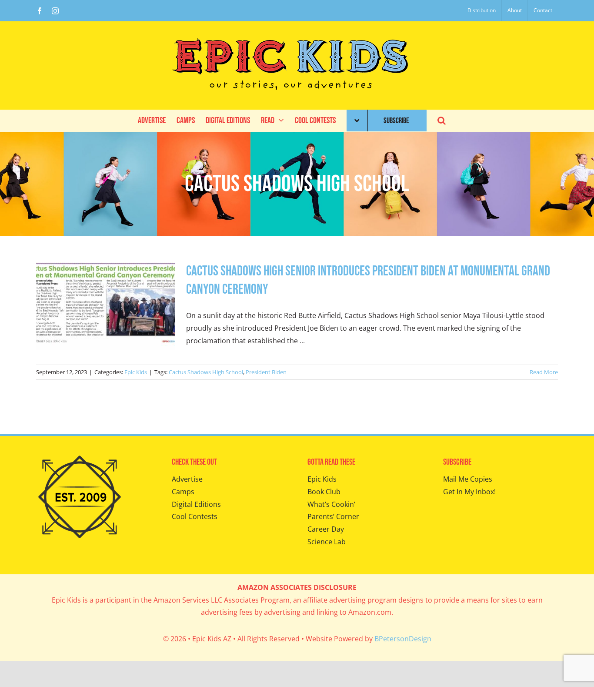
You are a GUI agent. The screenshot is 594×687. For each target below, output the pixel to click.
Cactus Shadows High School (206, 372)
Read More (544, 372)
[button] (441, 120)
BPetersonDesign (402, 638)
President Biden (266, 372)
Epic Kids (135, 372)
